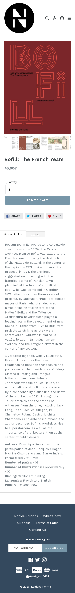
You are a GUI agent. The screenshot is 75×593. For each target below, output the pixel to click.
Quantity (11, 182)
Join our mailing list (37, 539)
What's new (52, 516)
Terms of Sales (47, 523)
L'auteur (35, 234)
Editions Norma (41, 586)
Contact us (37, 530)
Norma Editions (26, 516)
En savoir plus (13, 234)
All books (24, 523)
